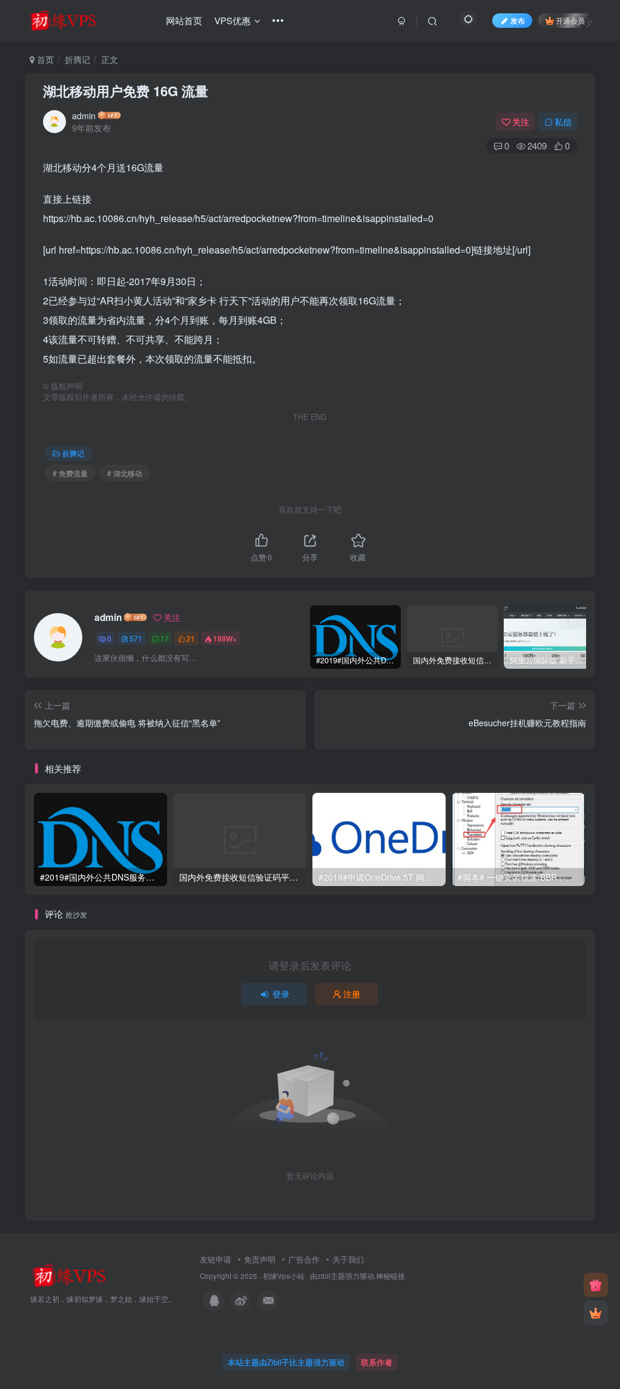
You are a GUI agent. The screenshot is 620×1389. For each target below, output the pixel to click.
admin (84, 116)
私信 (563, 122)
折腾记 (77, 59)
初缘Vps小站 (284, 1276)
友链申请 (215, 1259)
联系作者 (376, 1362)
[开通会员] (596, 1313)
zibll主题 (331, 1276)
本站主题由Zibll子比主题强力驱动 (286, 1362)
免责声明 (259, 1259)
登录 (280, 994)
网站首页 (184, 20)
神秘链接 (390, 1276)
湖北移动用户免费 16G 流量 (125, 90)
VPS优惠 (232, 20)
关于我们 (348, 1259)
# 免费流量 (70, 473)
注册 (351, 994)
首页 (44, 59)
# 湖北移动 (124, 473)
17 (164, 638)
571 (136, 638)
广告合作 (304, 1259)
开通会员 (570, 20)
